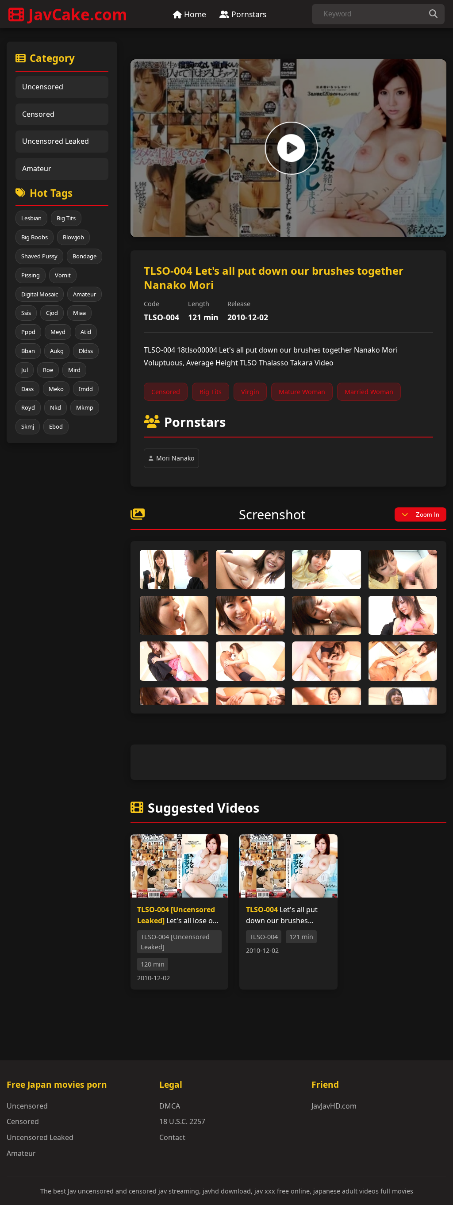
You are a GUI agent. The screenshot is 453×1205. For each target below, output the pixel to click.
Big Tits (211, 392)
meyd (57, 332)
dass (27, 389)
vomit (63, 275)
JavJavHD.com (334, 1106)
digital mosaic (39, 294)
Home (194, 14)
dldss (86, 351)
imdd (86, 389)
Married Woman (369, 392)
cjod (52, 313)
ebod (56, 426)
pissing (30, 275)
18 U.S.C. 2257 (182, 1121)
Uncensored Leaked (55, 141)
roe (48, 370)
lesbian (31, 218)
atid (86, 332)
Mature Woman (302, 392)
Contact (172, 1137)
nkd (55, 407)
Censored (38, 114)
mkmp (84, 407)
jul (24, 370)
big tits (66, 218)
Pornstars (247, 14)
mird (74, 370)
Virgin (250, 392)
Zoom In (427, 514)
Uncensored (42, 87)
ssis (26, 313)
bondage (84, 256)
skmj (27, 426)
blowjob (73, 237)
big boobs (34, 237)
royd (28, 407)
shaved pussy (39, 256)
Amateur (36, 168)
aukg (57, 351)
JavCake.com (77, 14)
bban (28, 351)
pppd (28, 332)
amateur (84, 294)
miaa (79, 313)
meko (56, 389)
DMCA (169, 1106)
